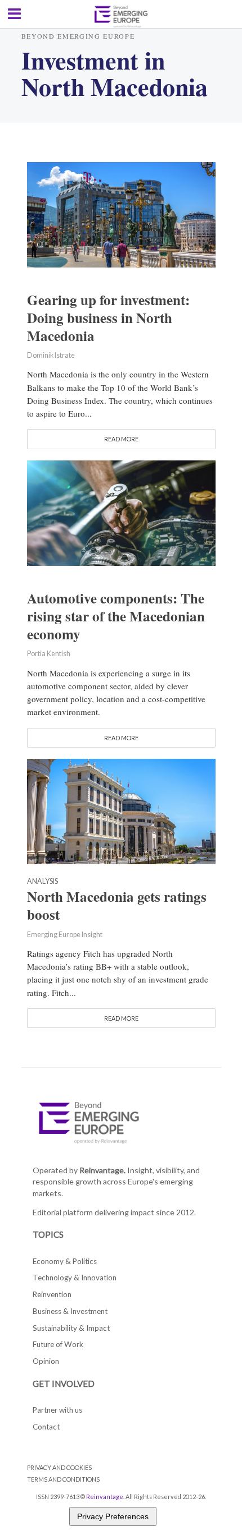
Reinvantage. (102, 1170)
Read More (121, 438)
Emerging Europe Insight (64, 934)
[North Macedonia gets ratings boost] (121, 809)
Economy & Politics (65, 1261)
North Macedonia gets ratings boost (117, 906)
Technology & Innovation (74, 1277)
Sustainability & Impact (71, 1328)
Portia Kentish (48, 653)
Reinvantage (104, 1496)
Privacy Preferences (113, 1516)
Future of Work (58, 1344)
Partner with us (57, 1409)
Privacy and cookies (59, 1467)
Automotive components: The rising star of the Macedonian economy (116, 616)
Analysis (42, 882)
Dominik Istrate (51, 355)
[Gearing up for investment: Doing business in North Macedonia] (121, 213)
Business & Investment (70, 1311)
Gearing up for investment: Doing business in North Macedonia (108, 318)
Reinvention (52, 1294)
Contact (46, 1426)
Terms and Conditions (63, 1479)
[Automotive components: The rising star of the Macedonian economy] (121, 511)
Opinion (46, 1361)
